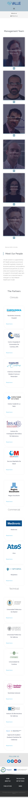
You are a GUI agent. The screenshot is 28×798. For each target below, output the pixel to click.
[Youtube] (15, 761)
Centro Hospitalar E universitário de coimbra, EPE (14, 344)
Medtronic (14, 529)
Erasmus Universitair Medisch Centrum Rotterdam (14, 374)
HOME (7, 778)
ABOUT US (7, 781)
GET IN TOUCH (20, 781)
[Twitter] (8, 761)
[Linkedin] (12, 761)
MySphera (14, 575)
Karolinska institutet (14, 693)
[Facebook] (19, 761)
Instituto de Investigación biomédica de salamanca (14, 434)
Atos (14, 553)
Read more (9, 324)
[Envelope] (14, 68)
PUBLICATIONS (8, 786)
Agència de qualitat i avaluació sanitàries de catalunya (14, 737)
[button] (14, 9)
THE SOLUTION (20, 778)
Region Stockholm (14, 495)
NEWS (20, 786)
